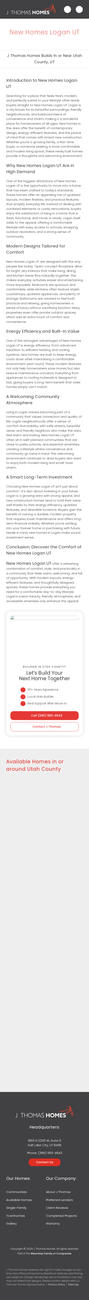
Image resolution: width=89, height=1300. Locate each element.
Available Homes (19, 1200)
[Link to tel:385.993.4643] (67, 9)
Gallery (11, 1223)
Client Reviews (57, 1208)
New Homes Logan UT (28, 563)
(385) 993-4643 (50, 1153)
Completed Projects (61, 1216)
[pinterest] (61, 1242)
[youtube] (53, 1242)
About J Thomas (58, 1192)
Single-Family (16, 1208)
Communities (16, 1192)
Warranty (53, 1223)
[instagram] (44, 1242)
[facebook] (27, 1242)
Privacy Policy (56, 1284)
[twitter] (36, 1242)
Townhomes (15, 1216)
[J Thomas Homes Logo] (31, 5)
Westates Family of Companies (51, 1253)
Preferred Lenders (59, 1200)
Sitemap (73, 1284)
